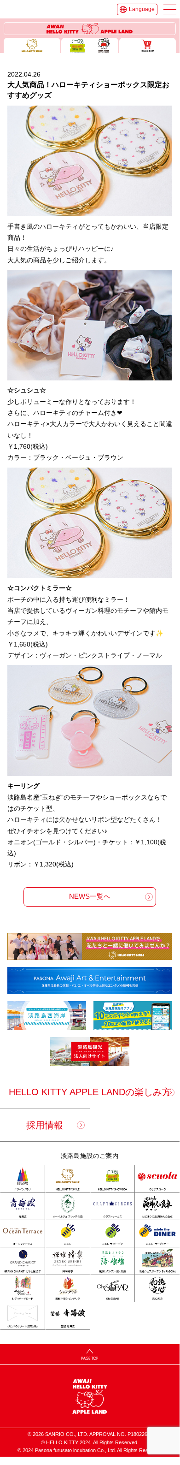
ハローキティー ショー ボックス (89, 45)
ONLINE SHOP (147, 45)
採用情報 (44, 1125)
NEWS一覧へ (89, 896)
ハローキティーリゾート (90, 29)
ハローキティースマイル (32, 45)
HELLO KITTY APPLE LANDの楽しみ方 (90, 1092)
